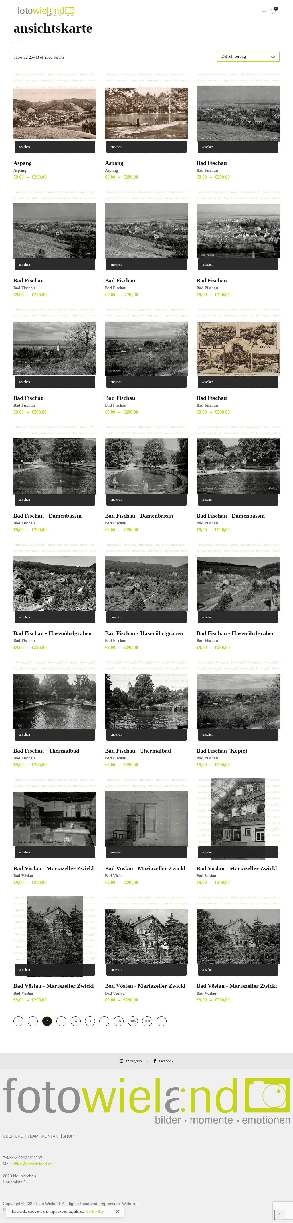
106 (147, 1021)
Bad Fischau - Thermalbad (46, 750)
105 (133, 1021)
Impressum (110, 1203)
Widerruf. (130, 1203)
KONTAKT (51, 1136)
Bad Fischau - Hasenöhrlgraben (52, 633)
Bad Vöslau (23, 876)
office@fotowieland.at (32, 1164)
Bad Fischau (212, 163)
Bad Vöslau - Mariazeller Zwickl (53, 868)
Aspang (22, 163)
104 (118, 1021)
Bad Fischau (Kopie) (222, 750)
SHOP (68, 1136)
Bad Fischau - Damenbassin (47, 515)
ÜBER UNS (13, 1136)
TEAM (33, 1136)
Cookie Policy (94, 1212)
